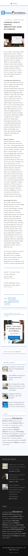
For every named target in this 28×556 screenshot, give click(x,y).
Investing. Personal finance (10, 433)
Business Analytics (17, 421)
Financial (11, 431)
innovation (14, 301)
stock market (15, 440)
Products (4, 440)
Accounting (4, 418)
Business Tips (17, 423)
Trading (15, 442)
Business (17, 418)
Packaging (19, 438)
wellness (8, 444)
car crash (11, 425)
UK (19, 442)
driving (7, 427)
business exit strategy (7, 423)
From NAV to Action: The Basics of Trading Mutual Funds (17, 467)
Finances (5, 431)
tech (7, 303)
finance (17, 429)
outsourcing (13, 438)
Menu (15, 3)
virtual (3, 444)
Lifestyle (4, 436)
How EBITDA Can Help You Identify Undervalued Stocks (17, 477)
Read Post (14, 337)
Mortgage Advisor (6, 438)
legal (24, 433)
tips (11, 442)
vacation (22, 442)
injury (14, 431)
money (21, 436)
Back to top (13, 552)
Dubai (10, 427)
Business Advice (7, 421)
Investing (20, 431)
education (15, 427)
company (20, 425)
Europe (11, 429)
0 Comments (9, 19)
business (6, 261)
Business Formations (19, 19)
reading (8, 440)
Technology (5, 442)
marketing (14, 436)
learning (21, 433)
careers (15, 425)
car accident (5, 425)
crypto (3, 427)
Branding (10, 418)
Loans (8, 436)
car (23, 423)
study (20, 440)
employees (5, 429)
